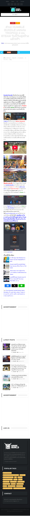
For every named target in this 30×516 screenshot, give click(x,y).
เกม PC (11, 294)
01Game (20, 477)
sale (12, 292)
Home (2, 43)
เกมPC (15, 294)
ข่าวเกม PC (6, 294)
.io (15, 477)
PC (17, 1)
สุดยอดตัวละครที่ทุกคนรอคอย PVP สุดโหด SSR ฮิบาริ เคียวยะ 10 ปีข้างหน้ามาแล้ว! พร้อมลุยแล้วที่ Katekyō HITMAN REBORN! (18, 347)
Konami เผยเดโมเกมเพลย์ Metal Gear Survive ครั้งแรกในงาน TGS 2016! (18, 266)
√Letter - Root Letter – (8, 488)
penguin (14, 352)
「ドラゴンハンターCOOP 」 (19, 488)
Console (22, 1)
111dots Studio (20, 483)
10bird (15, 479)
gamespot (10, 252)
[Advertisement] (15, 78)
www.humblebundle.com (12, 213)
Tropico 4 (11, 186)
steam (18, 292)
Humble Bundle (17, 290)
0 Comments (20, 57)
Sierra (14, 292)
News (13, 57)
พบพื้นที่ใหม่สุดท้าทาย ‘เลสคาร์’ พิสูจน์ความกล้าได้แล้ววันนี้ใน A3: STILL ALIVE (18, 358)
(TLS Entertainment (7, 472)
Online (12, 1)
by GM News (8, 57)
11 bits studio (6, 481)
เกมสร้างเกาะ (10, 295)
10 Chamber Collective (8, 479)
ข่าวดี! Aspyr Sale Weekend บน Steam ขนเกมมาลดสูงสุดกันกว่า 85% (17, 259)
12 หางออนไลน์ (6, 483)
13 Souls (13, 483)
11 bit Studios (13, 481)
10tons (20, 479)
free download (9, 290)
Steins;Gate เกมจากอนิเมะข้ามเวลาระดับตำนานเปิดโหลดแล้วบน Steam (18, 272)
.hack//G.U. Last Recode (8, 477)
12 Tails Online (21, 481)
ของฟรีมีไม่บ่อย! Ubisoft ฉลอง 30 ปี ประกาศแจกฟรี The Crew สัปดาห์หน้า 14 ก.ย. (18, 278)
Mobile (7, 1)
